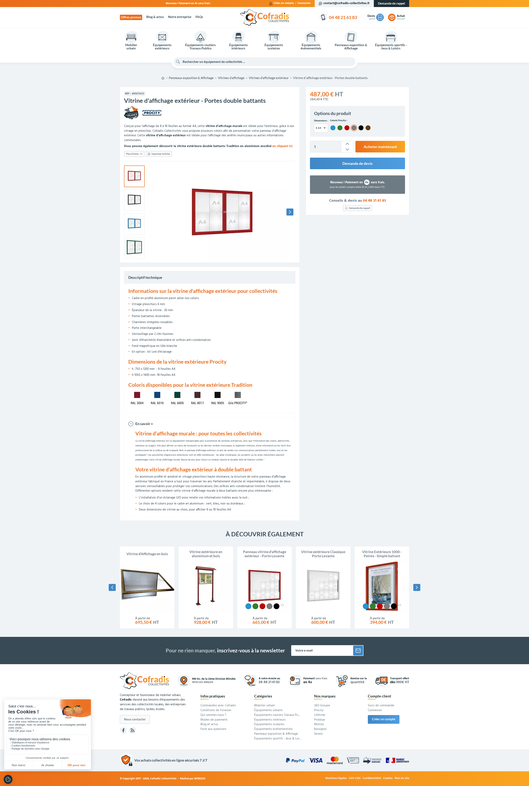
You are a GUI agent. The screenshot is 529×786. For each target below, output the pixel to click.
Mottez (319, 724)
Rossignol (320, 729)
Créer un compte (284, 3)
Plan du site (402, 778)
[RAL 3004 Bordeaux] (262, 606)
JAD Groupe (322, 705)
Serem (318, 734)
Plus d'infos (132, 153)
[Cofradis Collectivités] (264, 17)
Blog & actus (155, 17)
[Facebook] (123, 730)
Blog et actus (209, 724)
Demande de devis (357, 163)
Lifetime (319, 715)
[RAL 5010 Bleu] (248, 606)
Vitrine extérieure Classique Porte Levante (323, 554)
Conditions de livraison (215, 710)
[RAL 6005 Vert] (255, 606)
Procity (318, 710)
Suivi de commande (381, 705)
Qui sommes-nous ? (213, 715)
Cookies (388, 778)
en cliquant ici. (282, 146)
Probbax (319, 720)
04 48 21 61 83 (374, 201)
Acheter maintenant (380, 146)
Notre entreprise (179, 17)
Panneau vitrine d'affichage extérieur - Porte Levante (264, 554)
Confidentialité (372, 778)
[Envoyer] (358, 650)
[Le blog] (132, 730)
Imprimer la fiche (160, 153)
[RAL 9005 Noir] (276, 606)
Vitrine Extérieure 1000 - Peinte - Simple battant (382, 554)
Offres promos (131, 17)
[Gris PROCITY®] (269, 606)
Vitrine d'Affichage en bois (147, 554)
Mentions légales (336, 778)
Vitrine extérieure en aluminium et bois (205, 554)
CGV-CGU (355, 778)
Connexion (304, 3)
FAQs (199, 17)
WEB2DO (199, 778)
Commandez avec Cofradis (218, 705)
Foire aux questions (213, 729)
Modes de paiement (214, 720)
